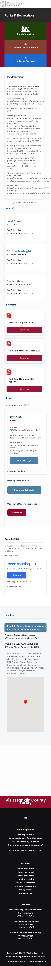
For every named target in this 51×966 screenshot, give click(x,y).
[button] (25, 702)
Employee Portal (26, 872)
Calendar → (18, 512)
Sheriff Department (25, 882)
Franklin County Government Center (27, 628)
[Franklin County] (12, 4)
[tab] (25, 627)
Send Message (24, 460)
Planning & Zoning (25, 879)
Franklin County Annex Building (21, 645)
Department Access (35, 956)
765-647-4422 (14, 230)
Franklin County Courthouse (21, 637)
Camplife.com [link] (25, 118)
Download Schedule (24, 490)
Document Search (25, 868)
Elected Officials (25, 875)
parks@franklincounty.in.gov (20, 233)
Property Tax (25, 893)
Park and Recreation (25, 886)
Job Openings (25, 890)
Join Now (17, 575)
